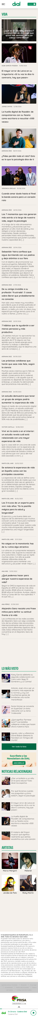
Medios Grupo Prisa (19, 1003)
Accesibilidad (8, 987)
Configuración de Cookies (24, 990)
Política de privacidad (22, 987)
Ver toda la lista (19, 746)
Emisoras (23, 985)
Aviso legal (33, 985)
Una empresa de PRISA (19, 999)
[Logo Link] (16, 3)
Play (33, 1013)
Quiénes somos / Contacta (9, 985)
